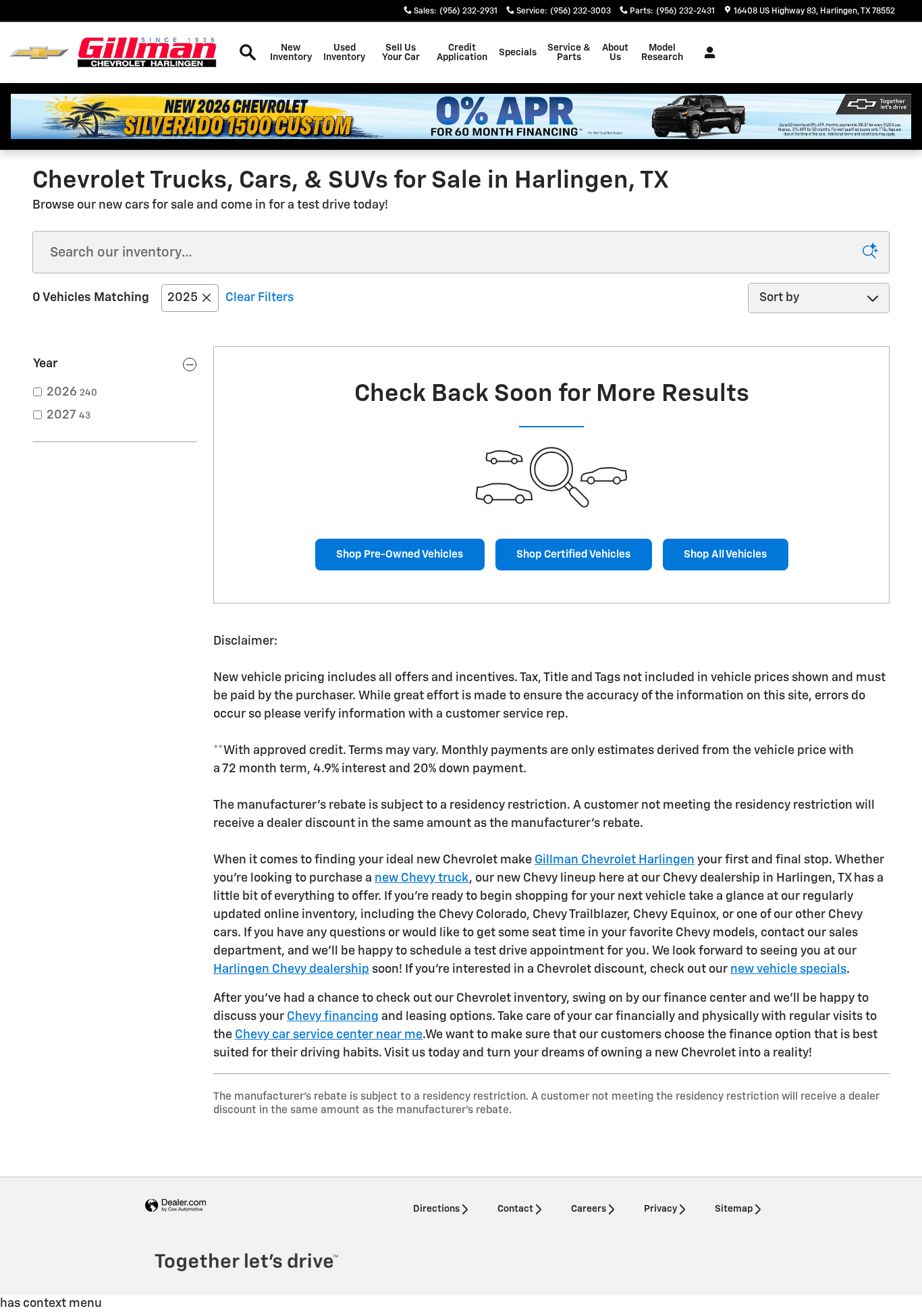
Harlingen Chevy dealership (291, 969)
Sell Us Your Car (401, 52)
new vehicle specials (788, 969)
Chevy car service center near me (329, 1035)
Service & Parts (569, 52)
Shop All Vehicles (725, 555)
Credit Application (462, 52)
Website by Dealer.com (175, 1206)
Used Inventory (344, 52)
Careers (588, 1209)
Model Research (662, 52)
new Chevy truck (422, 878)
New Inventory (291, 52)
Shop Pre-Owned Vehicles (399, 555)
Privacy (660, 1209)
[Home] (39, 53)
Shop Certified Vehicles (573, 555)
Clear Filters (259, 298)
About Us (615, 52)
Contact (515, 1209)
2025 (182, 298)
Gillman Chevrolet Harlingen (615, 860)
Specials (518, 52)
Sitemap (734, 1209)
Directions (436, 1209)
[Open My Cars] (706, 52)
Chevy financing (333, 1017)
